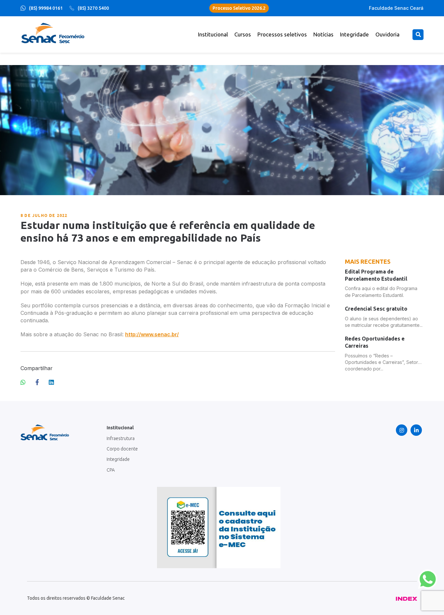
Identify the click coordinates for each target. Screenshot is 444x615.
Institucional (213, 34)
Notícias (323, 34)
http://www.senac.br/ (152, 334)
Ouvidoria (387, 34)
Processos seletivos (282, 34)
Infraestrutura (121, 438)
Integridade (354, 34)
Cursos (242, 34)
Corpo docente (122, 448)
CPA (111, 470)
